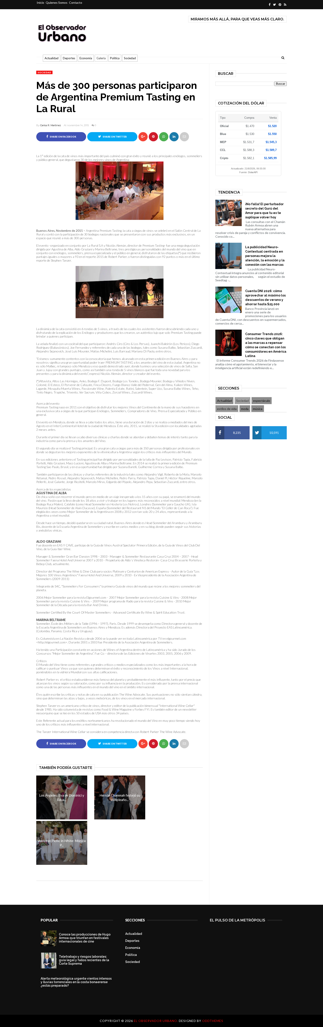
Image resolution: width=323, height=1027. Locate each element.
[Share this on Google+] (143, 136)
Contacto (75, 2)
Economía (86, 58)
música (257, 409)
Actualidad (51, 58)
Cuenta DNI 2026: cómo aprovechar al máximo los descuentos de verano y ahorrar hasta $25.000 (265, 297)
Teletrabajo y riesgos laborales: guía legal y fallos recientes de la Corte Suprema (84, 960)
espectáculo (261, 400)
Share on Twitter (114, 136)
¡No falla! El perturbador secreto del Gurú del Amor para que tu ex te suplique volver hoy (264, 210)
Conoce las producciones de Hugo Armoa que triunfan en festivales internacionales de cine (85, 938)
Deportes (69, 58)
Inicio (40, 2)
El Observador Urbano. (156, 1021)
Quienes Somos (56, 2)
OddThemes (212, 1021)
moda (245, 409)
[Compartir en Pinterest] (184, 136)
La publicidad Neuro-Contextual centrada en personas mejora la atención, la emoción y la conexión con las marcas (265, 255)
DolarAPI (253, 172)
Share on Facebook (62, 136)
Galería (101, 58)
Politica (115, 58)
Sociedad (130, 58)
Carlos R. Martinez (50, 125)
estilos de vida (227, 409)
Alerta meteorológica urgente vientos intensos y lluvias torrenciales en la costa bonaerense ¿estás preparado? (76, 982)
